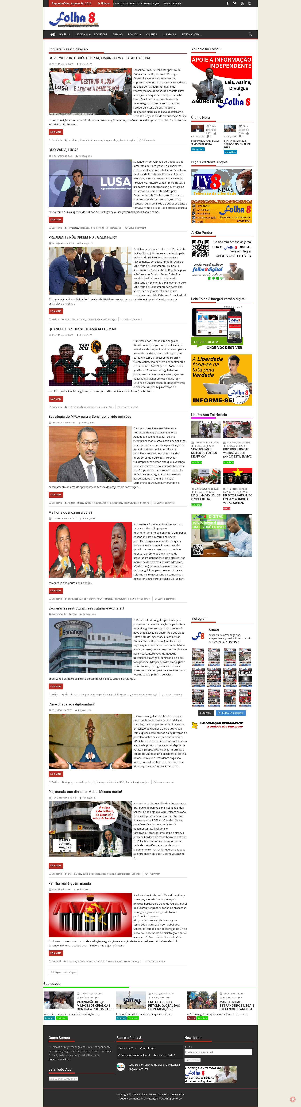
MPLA (99, 598)
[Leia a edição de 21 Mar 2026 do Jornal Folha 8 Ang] (214, 657)
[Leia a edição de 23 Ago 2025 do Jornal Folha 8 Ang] (198, 677)
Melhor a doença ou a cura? (70, 512)
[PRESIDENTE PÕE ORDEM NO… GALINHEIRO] (90, 249)
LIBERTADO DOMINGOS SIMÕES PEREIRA (205, 143)
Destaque (49, 1018)
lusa (106, 140)
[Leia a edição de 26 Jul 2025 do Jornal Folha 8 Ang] (198, 698)
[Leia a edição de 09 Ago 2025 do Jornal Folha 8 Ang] (230, 677)
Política (65, 34)
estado (80, 694)
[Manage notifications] (293, 1099)
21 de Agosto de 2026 (91, 993)
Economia (134, 34)
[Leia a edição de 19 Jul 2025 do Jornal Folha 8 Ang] (214, 698)
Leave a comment (137, 227)
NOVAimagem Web (170, 1098)
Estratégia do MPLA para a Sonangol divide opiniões (90, 416)
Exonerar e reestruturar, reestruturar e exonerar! (86, 608)
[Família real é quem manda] (90, 895)
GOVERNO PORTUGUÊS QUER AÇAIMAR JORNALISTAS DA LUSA (99, 58)
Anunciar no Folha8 (164, 1055)
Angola (71, 502)
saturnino (135, 598)
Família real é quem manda (70, 883)
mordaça (113, 140)
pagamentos (107, 873)
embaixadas (111, 782)
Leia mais (55, 132)
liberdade (84, 227)
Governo (80, 319)
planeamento (93, 319)
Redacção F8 (86, 64)
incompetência (100, 694)
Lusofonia (169, 34)
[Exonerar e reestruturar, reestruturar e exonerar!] (90, 620)
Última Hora (198, 149)
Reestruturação (127, 140)
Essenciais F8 (125, 1048)
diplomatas (98, 782)
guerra (88, 694)
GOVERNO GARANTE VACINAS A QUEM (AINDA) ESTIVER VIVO (237, 453)
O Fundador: (134, 1055)
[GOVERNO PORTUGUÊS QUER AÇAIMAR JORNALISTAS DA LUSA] (90, 70)
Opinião (118, 34)
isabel (77, 598)
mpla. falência (116, 694)
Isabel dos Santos (91, 873)
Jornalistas (73, 140)
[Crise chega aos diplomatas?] (90, 716)
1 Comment (154, 873)
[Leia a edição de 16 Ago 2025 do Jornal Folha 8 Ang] (214, 677)
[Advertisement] (189, 19)
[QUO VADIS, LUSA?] (90, 161)
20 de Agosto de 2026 (162, 993)
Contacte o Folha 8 (60, 1059)
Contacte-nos (148, 1048)
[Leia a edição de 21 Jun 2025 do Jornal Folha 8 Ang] (245, 698)
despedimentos (82, 407)
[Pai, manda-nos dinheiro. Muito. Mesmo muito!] (90, 803)
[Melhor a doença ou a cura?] (90, 524)
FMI (74, 961)
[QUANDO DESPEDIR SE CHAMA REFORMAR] (90, 341)
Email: (188, 1046)
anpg (70, 598)
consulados (79, 782)
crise (70, 407)
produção (117, 502)
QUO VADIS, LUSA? (63, 150)
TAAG (110, 407)
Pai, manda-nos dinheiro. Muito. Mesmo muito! (85, 792)
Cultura (151, 34)
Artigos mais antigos (64, 972)
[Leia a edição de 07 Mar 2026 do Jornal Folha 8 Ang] (245, 657)
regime (145, 782)
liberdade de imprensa (91, 140)
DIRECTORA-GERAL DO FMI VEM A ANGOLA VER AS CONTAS (237, 499)
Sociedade (100, 34)
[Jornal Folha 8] (52, 33)
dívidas (77, 873)
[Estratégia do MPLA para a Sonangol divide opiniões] (90, 428)
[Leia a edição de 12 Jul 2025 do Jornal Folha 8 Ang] (230, 698)
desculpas (70, 694)
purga (127, 694)
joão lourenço (89, 598)
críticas (79, 502)
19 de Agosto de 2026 (234, 993)
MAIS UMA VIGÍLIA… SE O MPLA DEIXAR (205, 497)
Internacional (191, 34)
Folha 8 (191, 1018)
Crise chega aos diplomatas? (72, 704)
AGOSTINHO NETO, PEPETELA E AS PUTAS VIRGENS (160, 3)
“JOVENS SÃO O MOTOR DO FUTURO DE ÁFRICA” (204, 453)
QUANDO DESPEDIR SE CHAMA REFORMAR (82, 329)
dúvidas (88, 502)
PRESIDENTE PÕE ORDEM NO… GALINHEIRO (83, 237)
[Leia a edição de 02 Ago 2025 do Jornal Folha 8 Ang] (245, 677)
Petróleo (106, 502)
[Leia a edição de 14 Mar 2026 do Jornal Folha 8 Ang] (230, 657)
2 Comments (148, 140)
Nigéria (97, 502)
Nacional (82, 34)
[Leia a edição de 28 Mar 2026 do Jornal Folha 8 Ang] (198, 657)
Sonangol (144, 502)
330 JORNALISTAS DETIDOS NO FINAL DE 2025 (237, 144)
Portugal (100, 227)
